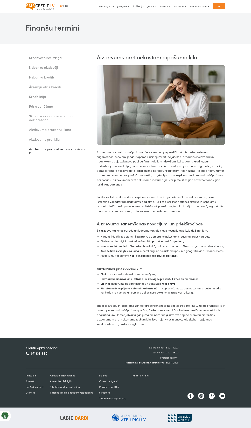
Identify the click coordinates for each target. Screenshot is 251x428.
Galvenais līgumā (108, 381)
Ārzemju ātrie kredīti (45, 86)
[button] (106, 6)
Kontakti (30, 381)
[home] (40, 6)
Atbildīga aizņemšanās (62, 375)
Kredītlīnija (37, 96)
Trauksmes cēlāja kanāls (112, 398)
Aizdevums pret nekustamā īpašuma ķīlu (57, 151)
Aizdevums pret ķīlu (44, 139)
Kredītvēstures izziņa (45, 57)
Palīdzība (31, 375)
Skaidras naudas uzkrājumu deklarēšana (51, 118)
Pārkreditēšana (41, 106)
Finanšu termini (141, 375)
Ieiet (219, 6)
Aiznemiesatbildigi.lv (61, 381)
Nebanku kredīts (42, 77)
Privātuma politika (109, 387)
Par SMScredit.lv (35, 387)
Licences (30, 392)
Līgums (103, 375)
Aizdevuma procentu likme (50, 129)
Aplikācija (138, 6)
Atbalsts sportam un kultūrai (65, 387)
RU (66, 6)
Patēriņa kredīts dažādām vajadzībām (71, 392)
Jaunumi (152, 6)
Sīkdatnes (104, 392)
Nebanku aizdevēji (43, 67)
